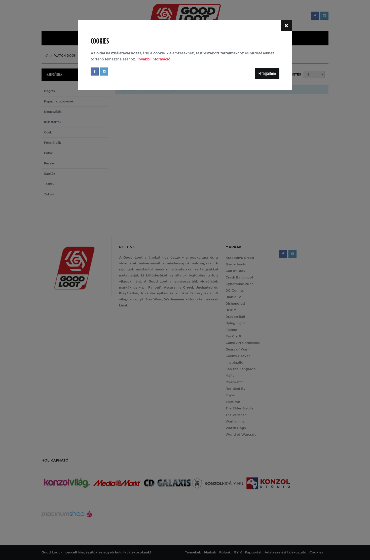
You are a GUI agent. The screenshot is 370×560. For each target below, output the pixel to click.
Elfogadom (267, 74)
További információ (153, 59)
